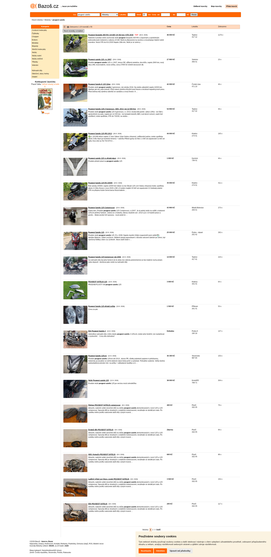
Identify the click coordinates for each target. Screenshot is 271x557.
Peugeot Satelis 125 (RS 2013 (100, 134)
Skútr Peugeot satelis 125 (98, 380)
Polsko (59, 552)
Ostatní (34, 77)
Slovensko (52, 552)
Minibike (35, 43)
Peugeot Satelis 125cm (97, 356)
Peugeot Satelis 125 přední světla (101, 306)
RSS (90, 544)
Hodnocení (49, 544)
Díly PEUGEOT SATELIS (97, 504)
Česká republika (41, 552)
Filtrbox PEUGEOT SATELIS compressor (104, 405)
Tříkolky (35, 62)
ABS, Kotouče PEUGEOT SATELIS (101, 454)
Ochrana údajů (82, 544)
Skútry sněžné (37, 59)
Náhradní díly (37, 71)
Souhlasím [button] (146, 551)
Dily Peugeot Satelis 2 (97, 331)
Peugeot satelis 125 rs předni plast (102, 158)
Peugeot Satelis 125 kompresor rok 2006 (104, 257)
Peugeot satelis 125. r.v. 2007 (100, 60)
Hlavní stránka (37, 20)
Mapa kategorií (35, 550)
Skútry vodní (36, 56)
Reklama (64, 544)
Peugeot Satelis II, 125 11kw (99, 84)
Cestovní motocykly (39, 30)
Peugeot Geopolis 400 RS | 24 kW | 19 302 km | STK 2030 (110, 35)
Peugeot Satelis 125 (96, 232)
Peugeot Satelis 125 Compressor (101, 208)
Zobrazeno (222, 27)
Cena (169, 27)
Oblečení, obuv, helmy (40, 74)
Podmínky (72, 544)
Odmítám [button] (160, 551)
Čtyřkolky (35, 33)
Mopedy (35, 46)
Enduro (35, 40)
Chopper (35, 37)
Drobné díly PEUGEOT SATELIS (100, 430)
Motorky (48, 20)
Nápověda (34, 544)
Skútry (34, 52)
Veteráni (35, 65)
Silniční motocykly (39, 49)
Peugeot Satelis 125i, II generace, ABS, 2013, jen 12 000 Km (112, 109)
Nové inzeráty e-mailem (73, 31)
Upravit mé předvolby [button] (180, 551)
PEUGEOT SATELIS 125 (97, 282)
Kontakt (57, 544)
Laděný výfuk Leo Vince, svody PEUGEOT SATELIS (108, 479)
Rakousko (67, 552)
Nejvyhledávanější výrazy (52, 550)
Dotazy (41, 544)
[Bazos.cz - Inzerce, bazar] (44, 8)
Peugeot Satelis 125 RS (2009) (100, 183)
